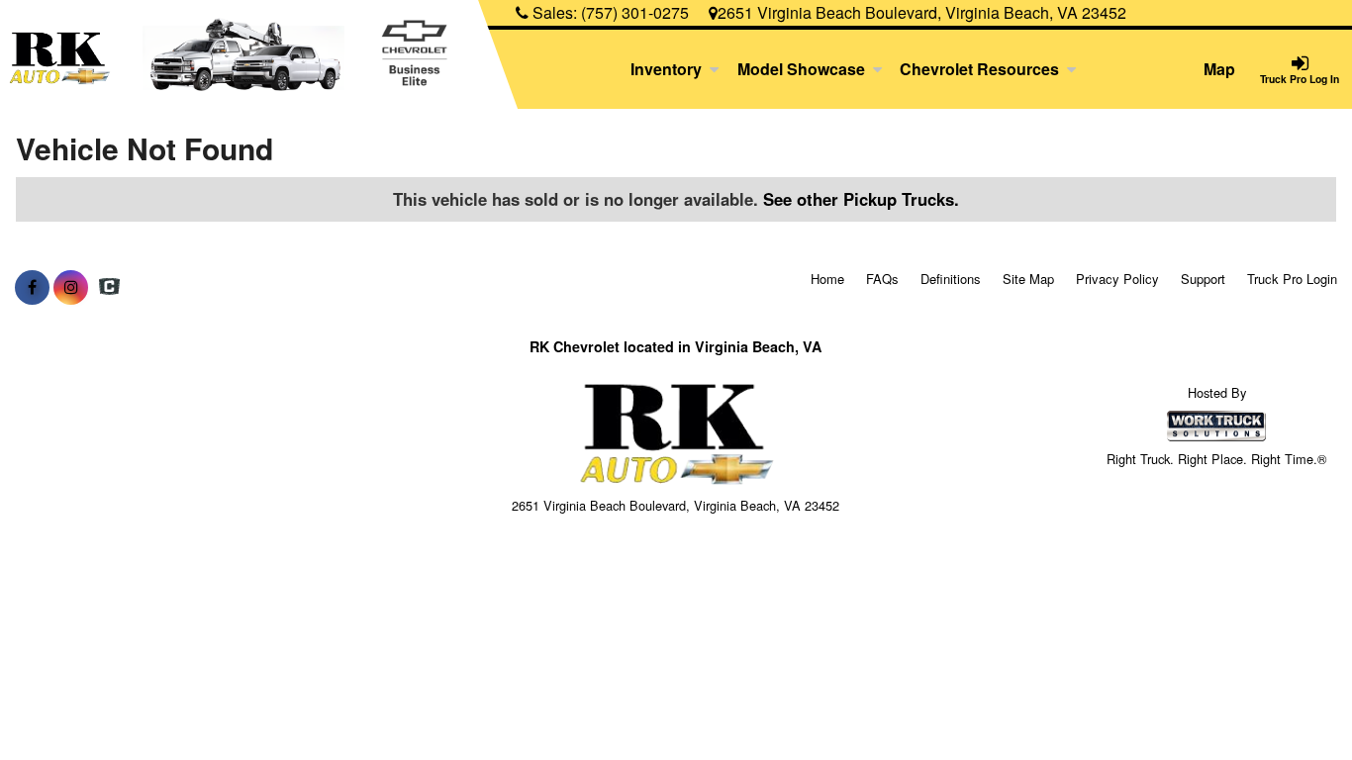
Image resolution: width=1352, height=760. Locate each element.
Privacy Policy (1117, 278)
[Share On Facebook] (32, 287)
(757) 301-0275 (635, 12)
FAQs (882, 278)
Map (1219, 68)
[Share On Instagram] (70, 287)
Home (827, 278)
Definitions (950, 278)
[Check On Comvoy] (109, 287)
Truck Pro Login (1292, 278)
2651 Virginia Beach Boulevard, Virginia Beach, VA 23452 (922, 12)
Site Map (1028, 278)
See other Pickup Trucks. (861, 199)
